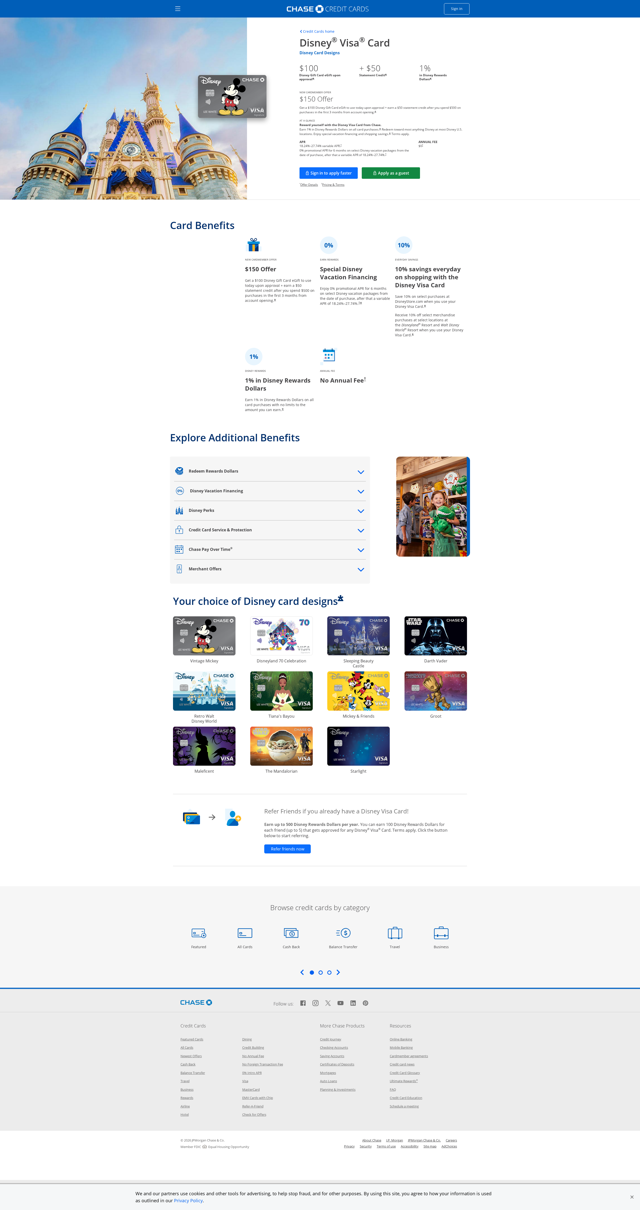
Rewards (186, 1097)
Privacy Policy (188, 1200)
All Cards (246, 946)
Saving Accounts (332, 1056)
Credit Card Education (406, 1097)
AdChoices (449, 1146)
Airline (185, 1106)
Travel (397, 946)
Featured (199, 946)
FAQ (393, 1089)
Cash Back (291, 946)
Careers (451, 1140)
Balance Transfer (343, 946)
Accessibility (409, 1146)
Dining (247, 1039)
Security (366, 1146)
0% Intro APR (252, 1072)
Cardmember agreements (409, 1056)
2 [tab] (320, 972)
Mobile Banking (401, 1047)
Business (442, 946)
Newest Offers (191, 1056)
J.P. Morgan (394, 1140)
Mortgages (328, 1072)
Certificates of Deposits (337, 1064)
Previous (302, 972)
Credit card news (402, 1064)
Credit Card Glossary (405, 1072)
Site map (430, 1146)
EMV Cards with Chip (257, 1097)
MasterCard (251, 1089)
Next (338, 972)
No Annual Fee (253, 1056)
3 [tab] (329, 972)
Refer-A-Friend (253, 1106)
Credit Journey (330, 1039)
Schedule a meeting (404, 1106)
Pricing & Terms (333, 185)
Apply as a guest (399, 174)
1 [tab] (311, 972)
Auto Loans (328, 1081)
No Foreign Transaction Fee (262, 1064)
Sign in (460, 8)
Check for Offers (254, 1114)
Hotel (184, 1114)
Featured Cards (191, 1039)
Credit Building (253, 1047)
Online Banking (401, 1039)
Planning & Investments (338, 1089)
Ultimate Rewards (404, 1081)
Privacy (349, 1146)
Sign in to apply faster (334, 174)
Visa (245, 1081)
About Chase (371, 1140)
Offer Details (309, 185)
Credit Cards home (318, 31)
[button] (632, 1197)
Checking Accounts (334, 1047)
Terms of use (386, 1146)
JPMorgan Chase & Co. (424, 1140)
